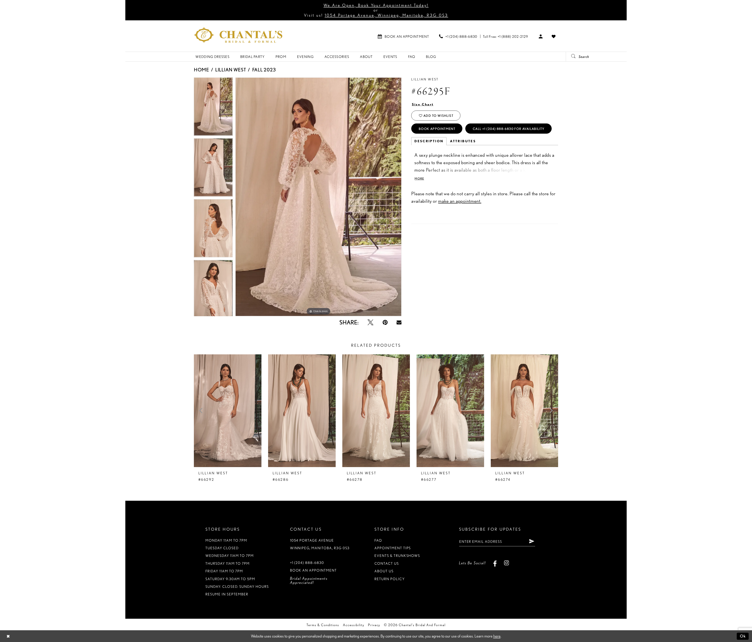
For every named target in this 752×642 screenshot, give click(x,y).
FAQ (378, 540)
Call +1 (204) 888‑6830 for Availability (509, 129)
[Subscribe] (531, 542)
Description (428, 141)
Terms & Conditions (322, 625)
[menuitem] (403, 36)
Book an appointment (313, 570)
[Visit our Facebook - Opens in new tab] (495, 563)
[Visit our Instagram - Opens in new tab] (507, 563)
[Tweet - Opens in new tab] (370, 322)
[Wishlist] (553, 36)
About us (384, 571)
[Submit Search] (571, 56)
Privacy (374, 625)
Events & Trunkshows (397, 555)
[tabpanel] (213, 107)
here (497, 636)
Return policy (389, 579)
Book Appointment (437, 129)
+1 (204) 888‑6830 (307, 562)
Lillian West (230, 70)
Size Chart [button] (423, 104)
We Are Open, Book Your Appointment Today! (376, 5)
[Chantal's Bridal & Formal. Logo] (238, 35)
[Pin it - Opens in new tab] (385, 322)
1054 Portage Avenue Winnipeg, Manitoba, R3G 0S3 (320, 544)
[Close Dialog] (8, 636)
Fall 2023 (264, 70)
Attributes (463, 141)
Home (201, 70)
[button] (540, 36)
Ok (743, 636)
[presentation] (227, 410)
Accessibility (353, 625)
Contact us (386, 563)
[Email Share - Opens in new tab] (399, 322)
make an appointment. (459, 201)
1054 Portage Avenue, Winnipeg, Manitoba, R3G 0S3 (386, 15)
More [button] (419, 178)
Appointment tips (392, 548)
